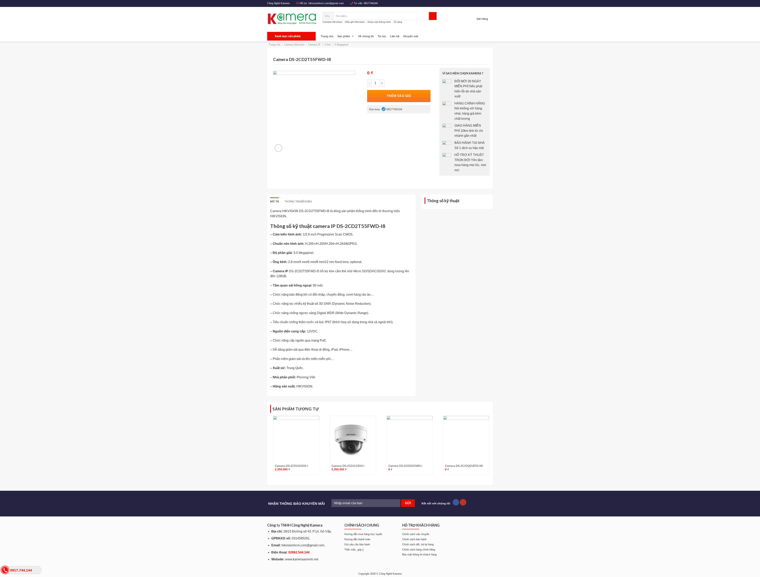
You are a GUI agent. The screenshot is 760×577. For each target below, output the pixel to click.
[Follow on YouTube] (463, 502)
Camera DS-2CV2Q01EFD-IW (464, 465)
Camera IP (314, 44)
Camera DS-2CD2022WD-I (405, 465)
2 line (327, 44)
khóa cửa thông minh (379, 21)
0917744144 (371, 3)
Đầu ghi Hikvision (355, 21)
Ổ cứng (398, 21)
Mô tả (274, 201)
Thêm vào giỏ (399, 96)
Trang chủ (327, 36)
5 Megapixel (341, 44)
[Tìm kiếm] (433, 16)
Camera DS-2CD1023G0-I (291, 465)
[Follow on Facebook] (456, 502)
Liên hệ (394, 36)
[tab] (274, 201)
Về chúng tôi (366, 36)
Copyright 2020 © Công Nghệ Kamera (380, 573)
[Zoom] (278, 148)
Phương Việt (306, 377)
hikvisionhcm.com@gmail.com (326, 3)
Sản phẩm (343, 36)
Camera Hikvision (332, 21)
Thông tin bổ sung (298, 201)
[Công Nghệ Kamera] (292, 19)
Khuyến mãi (410, 36)
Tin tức (382, 36)
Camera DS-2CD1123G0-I (348, 465)
